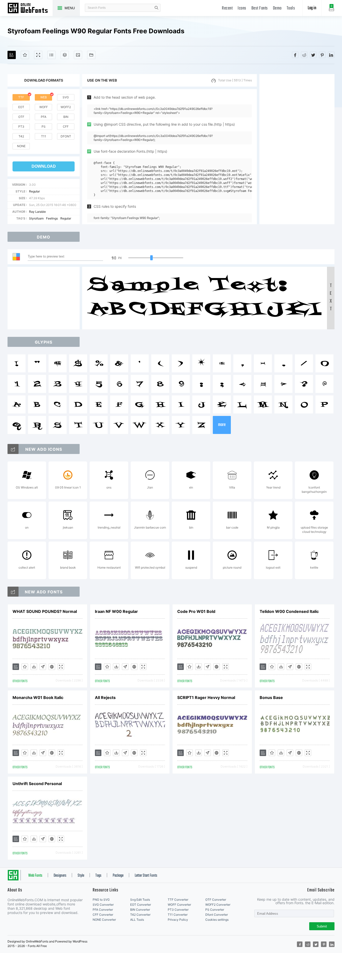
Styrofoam (36, 218)
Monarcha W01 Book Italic (38, 697)
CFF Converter (103, 914)
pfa (43, 117)
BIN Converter (140, 909)
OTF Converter (215, 899)
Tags (98, 875)
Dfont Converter (216, 914)
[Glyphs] (51, 55)
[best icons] (13, 592)
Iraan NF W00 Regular (116, 611)
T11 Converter (178, 914)
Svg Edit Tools (140, 899)
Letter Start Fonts (146, 875)
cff (66, 126)
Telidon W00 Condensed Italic (289, 611)
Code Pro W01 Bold (196, 611)
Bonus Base (271, 697)
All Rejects (105, 697)
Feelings (52, 218)
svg (66, 97)
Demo (277, 8)
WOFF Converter (179, 904)
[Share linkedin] (331, 55)
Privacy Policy (178, 919)
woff (43, 107)
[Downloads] (34, 666)
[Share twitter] (313, 55)
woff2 (66, 107)
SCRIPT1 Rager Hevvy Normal (206, 697)
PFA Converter (103, 909)
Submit (322, 926)
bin (65, 117)
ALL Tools (137, 919)
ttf (21, 97)
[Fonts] (91, 55)
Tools (291, 8)
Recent (227, 8)
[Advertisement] (296, 149)
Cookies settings (217, 919)
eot (21, 107)
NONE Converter (104, 919)
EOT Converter (140, 904)
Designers (60, 875)
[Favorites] (25, 55)
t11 (43, 136)
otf (21, 117)
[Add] (12, 55)
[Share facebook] (295, 55)
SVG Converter (103, 904)
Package (118, 875)
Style (81, 875)
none (21, 146)
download (44, 166)
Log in (312, 8)
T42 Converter (140, 914)
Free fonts (30, 9)
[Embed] (52, 666)
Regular (34, 191)
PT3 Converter (178, 909)
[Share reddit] (304, 55)
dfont (66, 136)
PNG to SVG (101, 899)
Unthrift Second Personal (37, 783)
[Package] (65, 55)
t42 (21, 136)
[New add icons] (13, 449)
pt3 (21, 126)
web (43, 97)
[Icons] (78, 55)
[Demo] (38, 55)
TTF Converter (178, 899)
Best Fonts (259, 8)
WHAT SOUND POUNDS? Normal (45, 611)
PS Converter (214, 909)
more (222, 424)
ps (44, 126)
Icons (242, 8)
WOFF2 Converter (217, 904)
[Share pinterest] (322, 55)
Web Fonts (35, 875)
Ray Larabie (37, 211)
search (156, 8)
